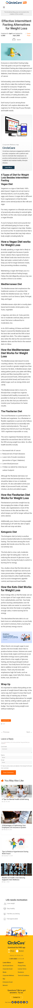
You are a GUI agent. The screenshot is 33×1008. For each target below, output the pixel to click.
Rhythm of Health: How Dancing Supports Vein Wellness (13, 879)
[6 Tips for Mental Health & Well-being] (16, 786)
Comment (4, 746)
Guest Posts (6, 720)
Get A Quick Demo (8, 965)
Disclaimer (21, 972)
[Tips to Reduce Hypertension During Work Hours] (16, 838)
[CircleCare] (16, 2)
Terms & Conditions (23, 975)
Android (21, 951)
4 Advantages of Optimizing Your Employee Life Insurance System (14, 826)
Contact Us (16, 997)
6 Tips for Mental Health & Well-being (15, 799)
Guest (3, 723)
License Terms (22, 969)
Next (29, 732)
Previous (5, 732)
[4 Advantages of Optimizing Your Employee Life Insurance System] (16, 812)
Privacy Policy (22, 965)
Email (2, 760)
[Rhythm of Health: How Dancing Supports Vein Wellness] (16, 864)
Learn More (8, 167)
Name (2, 755)
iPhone (12, 951)
